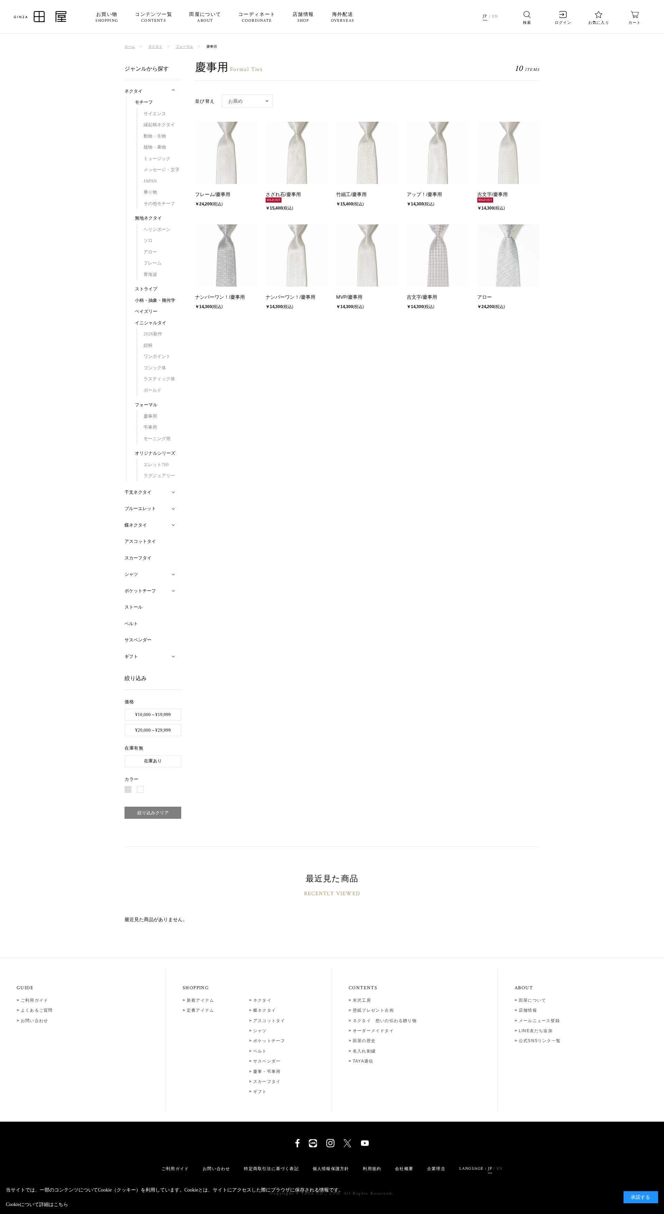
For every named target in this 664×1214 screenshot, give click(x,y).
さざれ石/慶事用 (283, 194)
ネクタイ (262, 1000)
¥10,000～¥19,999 (153, 714)
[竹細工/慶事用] (367, 153)
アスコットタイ (269, 1020)
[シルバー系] (127, 789)
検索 (527, 22)
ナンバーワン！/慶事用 (220, 297)
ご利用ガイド (34, 1000)
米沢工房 (362, 1000)
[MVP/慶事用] (367, 255)
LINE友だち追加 (536, 1030)
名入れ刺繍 (364, 1051)
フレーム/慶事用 (212, 194)
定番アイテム (200, 1010)
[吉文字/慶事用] (508, 153)
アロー (484, 297)
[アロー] (508, 255)
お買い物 (106, 17)
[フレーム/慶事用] (226, 153)
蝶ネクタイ (264, 1010)
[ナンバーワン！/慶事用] (226, 255)
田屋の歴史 (364, 1040)
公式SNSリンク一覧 (540, 1040)
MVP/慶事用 (349, 297)
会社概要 (404, 1168)
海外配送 (342, 17)
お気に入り (598, 22)
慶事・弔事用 (266, 1071)
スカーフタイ (266, 1081)
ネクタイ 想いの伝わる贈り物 (385, 1020)
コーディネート (257, 17)
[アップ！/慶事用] (438, 153)
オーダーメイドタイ (373, 1030)
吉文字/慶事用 (492, 194)
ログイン (563, 22)
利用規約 (372, 1168)
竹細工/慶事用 (351, 194)
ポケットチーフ (269, 1040)
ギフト (260, 1091)
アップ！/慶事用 (424, 194)
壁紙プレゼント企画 (373, 1010)
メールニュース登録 (539, 1020)
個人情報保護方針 (331, 1168)
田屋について (205, 17)
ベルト (260, 1051)
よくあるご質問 (37, 1010)
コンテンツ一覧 (153, 17)
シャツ (260, 1030)
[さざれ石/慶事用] (297, 153)
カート (634, 22)
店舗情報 (303, 17)
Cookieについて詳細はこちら (37, 1204)
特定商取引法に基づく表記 (271, 1168)
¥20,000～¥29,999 (153, 730)
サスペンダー (266, 1061)
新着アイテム (200, 1000)
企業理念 (436, 1168)
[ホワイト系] (140, 789)
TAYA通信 (363, 1061)
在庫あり (153, 760)
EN (495, 16)
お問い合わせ (34, 1020)
